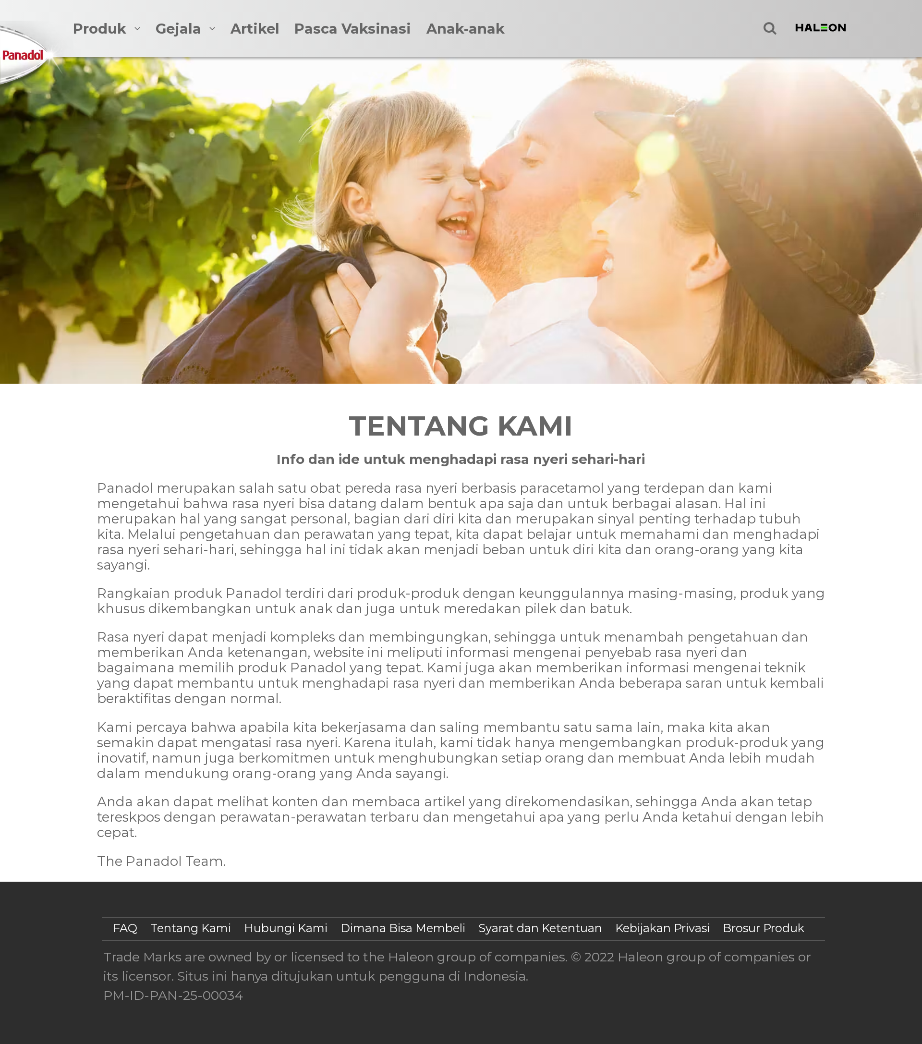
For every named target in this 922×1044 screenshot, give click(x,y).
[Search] (770, 28)
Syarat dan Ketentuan (540, 928)
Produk (99, 28)
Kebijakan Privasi (662, 928)
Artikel (254, 28)
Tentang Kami (190, 928)
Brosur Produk (763, 928)
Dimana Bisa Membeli (402, 928)
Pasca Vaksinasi (352, 28)
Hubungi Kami (286, 928)
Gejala (178, 28)
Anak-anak (465, 28)
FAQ (125, 928)
